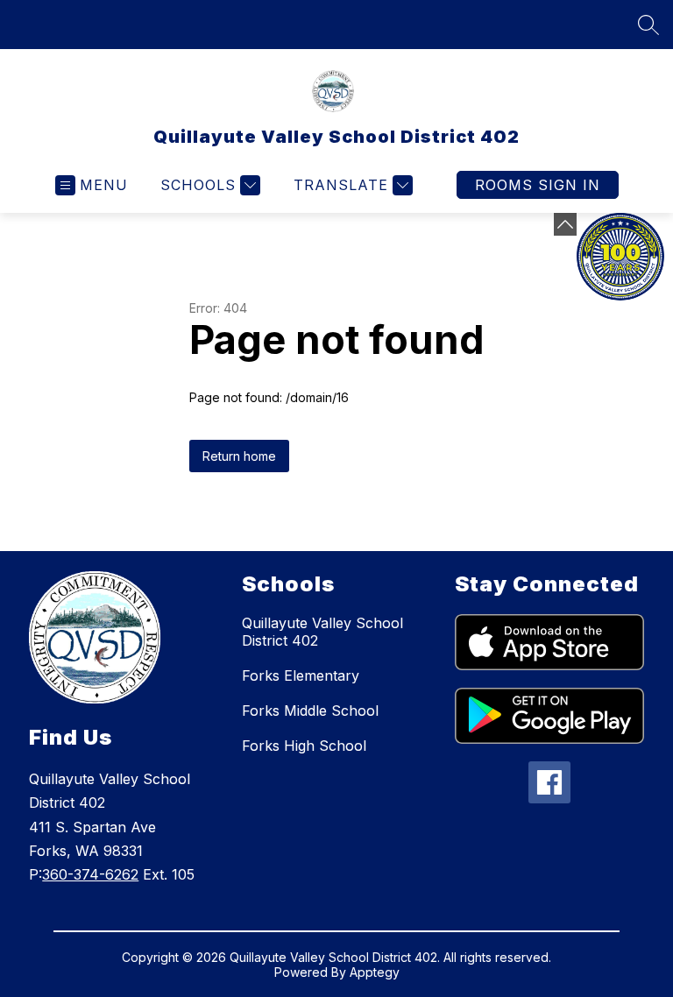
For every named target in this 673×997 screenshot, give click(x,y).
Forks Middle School (310, 710)
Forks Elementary (300, 675)
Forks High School (304, 745)
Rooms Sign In (537, 185)
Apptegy (375, 972)
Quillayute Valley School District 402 (322, 631)
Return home (239, 456)
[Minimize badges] (565, 224)
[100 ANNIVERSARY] (620, 257)
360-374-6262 (90, 874)
